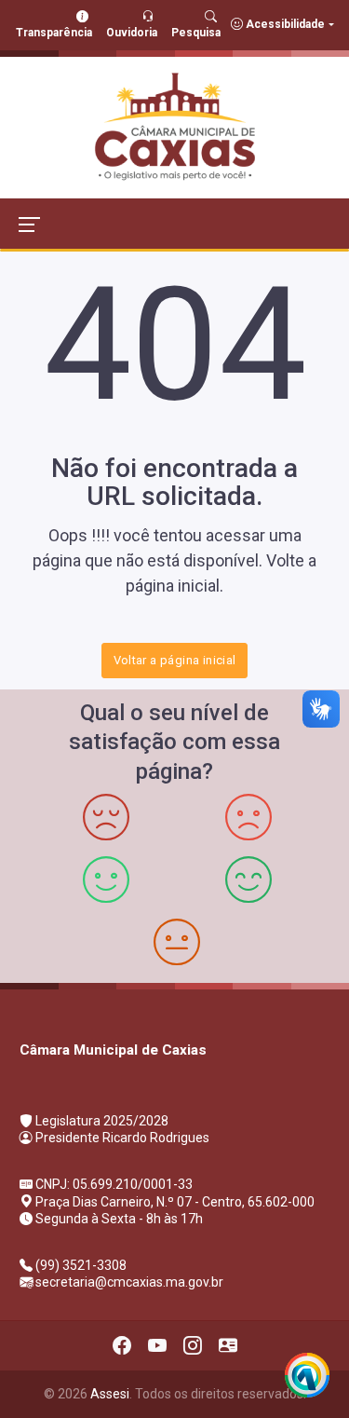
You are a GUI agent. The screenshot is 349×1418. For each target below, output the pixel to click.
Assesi (109, 1393)
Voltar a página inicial (175, 660)
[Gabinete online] (228, 1345)
